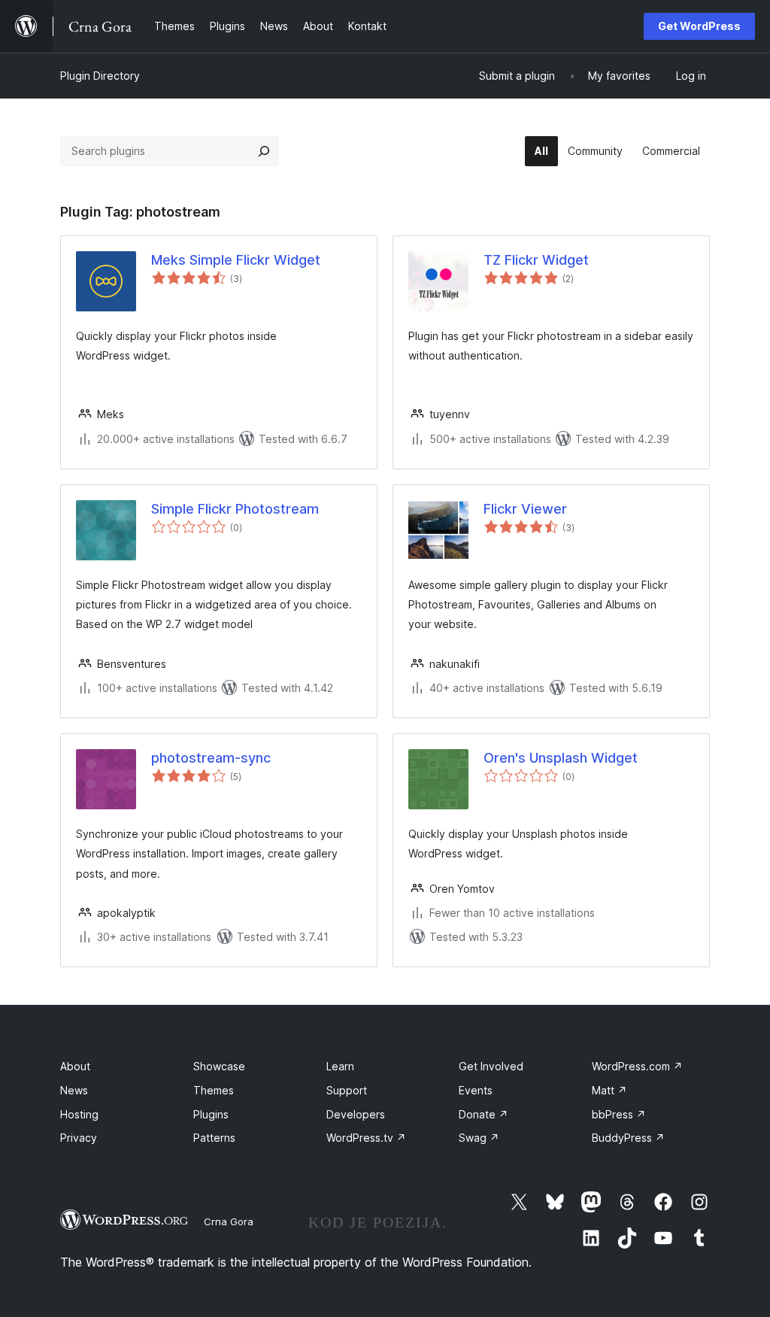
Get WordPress (699, 26)
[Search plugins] (264, 151)
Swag (479, 1137)
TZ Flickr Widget (536, 260)
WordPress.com (637, 1066)
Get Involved (491, 1066)
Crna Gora (228, 1221)
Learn (340, 1066)
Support (346, 1090)
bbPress (619, 1114)
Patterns (214, 1137)
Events (476, 1090)
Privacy (78, 1137)
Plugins (211, 1114)
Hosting (79, 1114)
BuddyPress (628, 1137)
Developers (355, 1114)
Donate (483, 1114)
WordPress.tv (366, 1137)
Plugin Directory (100, 75)
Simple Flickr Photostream (235, 509)
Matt (609, 1090)
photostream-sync (211, 758)
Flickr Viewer (525, 509)
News (74, 1090)
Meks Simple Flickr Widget (235, 260)
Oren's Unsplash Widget (561, 758)
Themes (213, 1090)
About (75, 1066)
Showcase (219, 1066)
